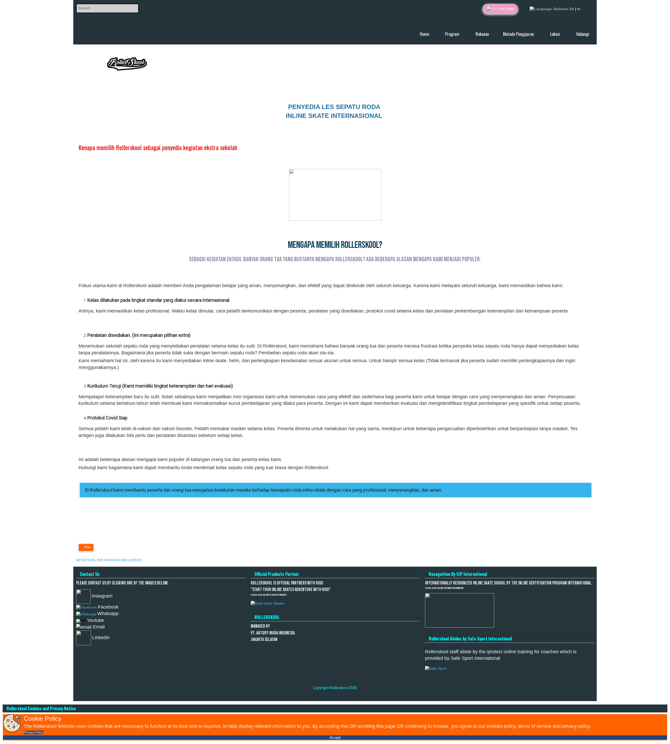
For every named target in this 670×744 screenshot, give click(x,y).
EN (572, 9)
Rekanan (482, 34)
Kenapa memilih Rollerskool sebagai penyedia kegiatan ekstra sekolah (158, 147)
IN (578, 9)
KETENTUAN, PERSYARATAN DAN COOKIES (109, 560)
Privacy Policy (34, 732)
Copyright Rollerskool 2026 (335, 688)
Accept (335, 737)
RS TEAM (507, 9)
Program (452, 34)
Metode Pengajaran (519, 34)
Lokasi (555, 34)
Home (425, 34)
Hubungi (582, 34)
